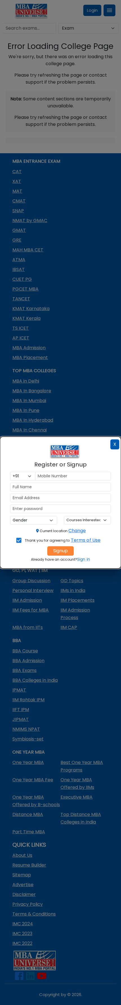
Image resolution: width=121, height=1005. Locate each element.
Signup (60, 551)
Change (77, 530)
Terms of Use (86, 540)
